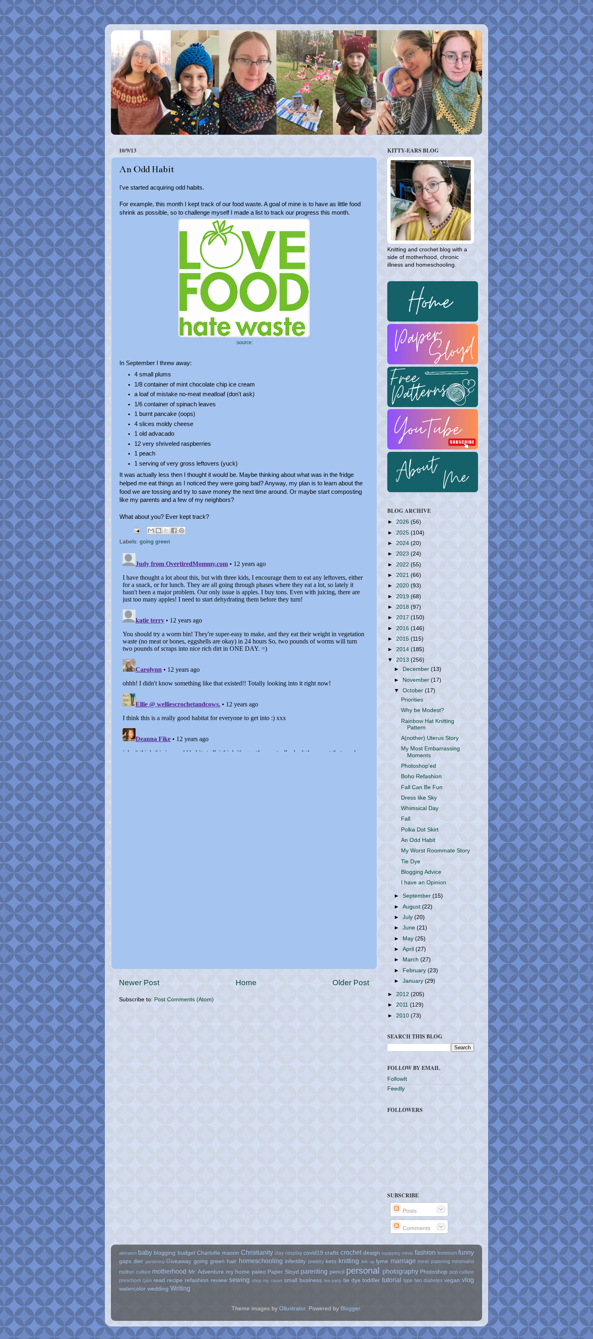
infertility (295, 1261)
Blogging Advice (421, 872)
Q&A (147, 1280)
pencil (337, 1272)
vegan (452, 1280)
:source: (244, 342)
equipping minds (397, 1253)
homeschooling (261, 1260)
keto (331, 1261)
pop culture (461, 1272)
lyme (382, 1261)
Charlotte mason (218, 1253)
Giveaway (178, 1261)
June (410, 928)
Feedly (396, 1089)
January (414, 981)
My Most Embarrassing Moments (430, 752)
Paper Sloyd (283, 1272)
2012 (403, 994)
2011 (403, 1005)
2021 (403, 575)
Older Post (350, 982)
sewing (239, 1279)
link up (367, 1261)
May (409, 939)
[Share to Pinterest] (181, 530)
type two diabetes (423, 1280)
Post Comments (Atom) (184, 999)
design (371, 1253)
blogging (164, 1253)
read (159, 1280)
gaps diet (131, 1261)
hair (231, 1261)
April (409, 949)
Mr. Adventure (206, 1272)
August (412, 907)
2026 (403, 522)
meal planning (434, 1261)
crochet (350, 1252)
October (414, 690)
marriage (403, 1260)
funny (466, 1252)
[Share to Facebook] (174, 530)
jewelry (316, 1261)
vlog (468, 1279)
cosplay (293, 1253)
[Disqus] (244, 651)
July (408, 917)
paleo (259, 1272)
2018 (403, 607)
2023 (403, 554)
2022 (403, 565)
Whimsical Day (419, 808)
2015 (403, 639)
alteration (128, 1253)
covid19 (313, 1253)
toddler (371, 1280)
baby (145, 1252)
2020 (403, 586)
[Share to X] (166, 530)
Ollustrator (292, 1309)
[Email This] (151, 530)
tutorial (391, 1279)
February (415, 970)
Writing (180, 1288)
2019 (403, 596)
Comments (415, 1228)
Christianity (257, 1252)
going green (155, 542)
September (417, 896)
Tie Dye (410, 862)
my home (238, 1272)
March (411, 960)
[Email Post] (136, 530)
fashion (425, 1252)
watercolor (132, 1289)
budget (186, 1253)
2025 (403, 533)
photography (400, 1271)
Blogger (350, 1309)
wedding (158, 1289)
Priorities (412, 700)
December (417, 669)
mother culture (135, 1272)
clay (279, 1253)
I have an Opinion (423, 882)
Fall (405, 819)
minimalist (463, 1261)
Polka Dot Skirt (419, 830)
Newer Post (139, 982)
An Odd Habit (418, 840)
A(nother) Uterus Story (430, 738)
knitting (348, 1260)
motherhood (169, 1271)
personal (363, 1271)
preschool (130, 1280)
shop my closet (267, 1280)
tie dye (352, 1280)
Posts (409, 1211)
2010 (403, 1016)
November (417, 680)
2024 (403, 543)
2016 (403, 628)
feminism (447, 1253)
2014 (403, 649)
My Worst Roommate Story (435, 851)
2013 (403, 660)
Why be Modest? (422, 710)
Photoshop (433, 1272)
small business (303, 1280)
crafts (332, 1253)
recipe (175, 1280)
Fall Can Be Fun (422, 787)
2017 (403, 617)
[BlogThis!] (159, 530)
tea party (333, 1280)
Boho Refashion (421, 776)
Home (246, 982)
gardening (155, 1261)
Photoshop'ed (418, 766)
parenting (314, 1271)
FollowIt (397, 1079)
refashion (197, 1280)
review (219, 1280)
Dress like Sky (419, 798)
